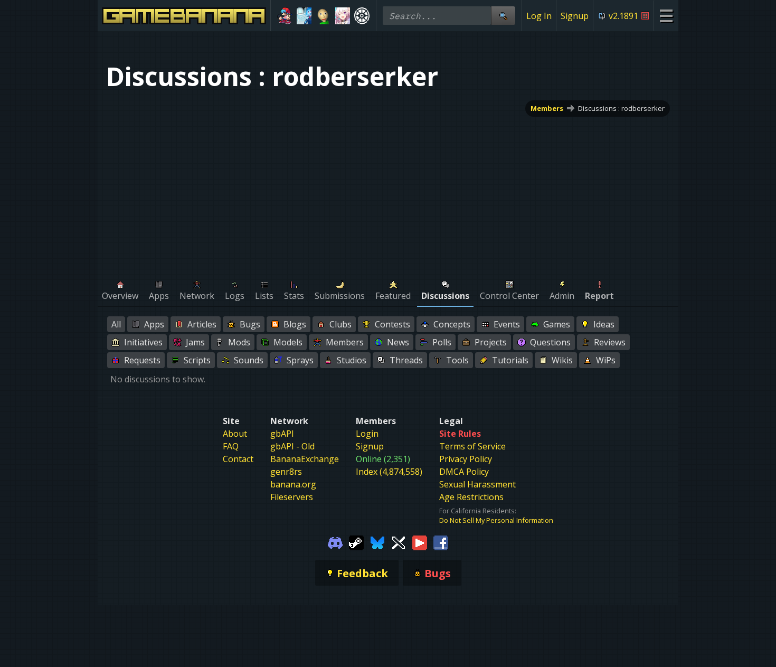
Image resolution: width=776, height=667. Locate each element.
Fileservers (291, 497)
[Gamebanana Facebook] (440, 542)
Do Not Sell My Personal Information (496, 520)
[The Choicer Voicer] (304, 15)
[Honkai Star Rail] (343, 15)
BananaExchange (304, 459)
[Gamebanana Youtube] (419, 542)
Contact (238, 459)
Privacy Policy (465, 459)
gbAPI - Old (292, 446)
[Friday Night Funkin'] (285, 15)
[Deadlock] (362, 15)
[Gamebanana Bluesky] (377, 542)
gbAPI (282, 433)
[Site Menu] (666, 15)
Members (547, 108)
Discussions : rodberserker (621, 108)
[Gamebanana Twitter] (398, 542)
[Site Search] (503, 15)
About (235, 433)
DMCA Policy (464, 471)
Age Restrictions (471, 497)
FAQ (231, 446)
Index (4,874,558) (389, 471)
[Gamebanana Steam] (356, 542)
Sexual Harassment (477, 484)
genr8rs (286, 471)
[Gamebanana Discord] (335, 542)
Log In (539, 16)
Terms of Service (472, 446)
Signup (575, 16)
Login (367, 433)
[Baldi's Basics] (323, 15)
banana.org (293, 484)
